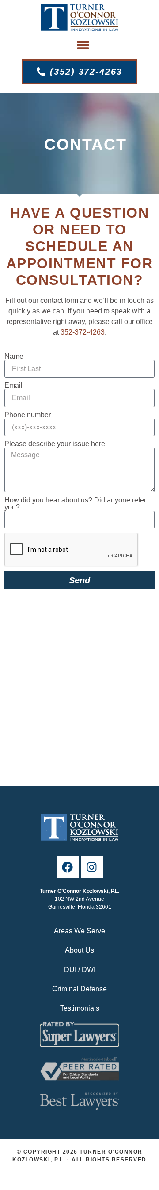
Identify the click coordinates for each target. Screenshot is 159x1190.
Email (13, 385)
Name (13, 356)
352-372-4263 (83, 332)
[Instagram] (92, 867)
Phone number (27, 415)
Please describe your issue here (54, 444)
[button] (83, 45)
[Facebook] (68, 867)
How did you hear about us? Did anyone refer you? (75, 504)
